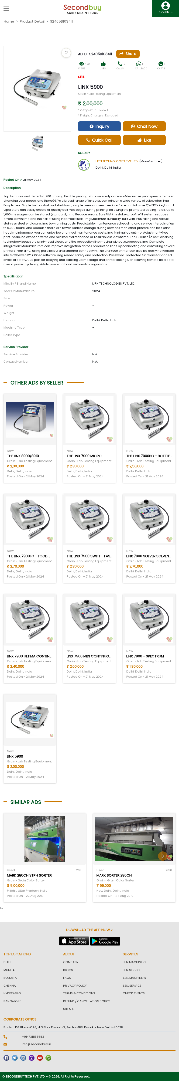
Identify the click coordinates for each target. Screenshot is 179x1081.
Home (9, 21)
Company (70, 962)
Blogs (68, 970)
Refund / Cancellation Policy (86, 1001)
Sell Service (132, 985)
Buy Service (132, 970)
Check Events (134, 993)
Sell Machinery (134, 978)
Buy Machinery (134, 962)
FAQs (67, 978)
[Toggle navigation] (6, 8)
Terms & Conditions (79, 993)
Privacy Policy (75, 985)
